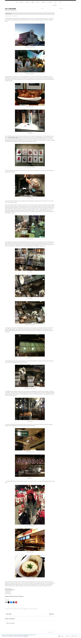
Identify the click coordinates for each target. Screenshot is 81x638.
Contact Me (54, 5)
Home (17, 2)
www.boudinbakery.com (10, 589)
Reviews (15, 608)
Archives (37, 2)
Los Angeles (43, 2)
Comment (50, 632)
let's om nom (10, 9)
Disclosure (61, 8)
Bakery (27, 608)
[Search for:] (67, 1)
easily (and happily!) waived (13, 137)
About (55, 2)
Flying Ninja (52, 613)
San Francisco (49, 2)
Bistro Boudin (8, 613)
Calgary (32, 2)
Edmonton (21, 2)
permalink (35, 608)
